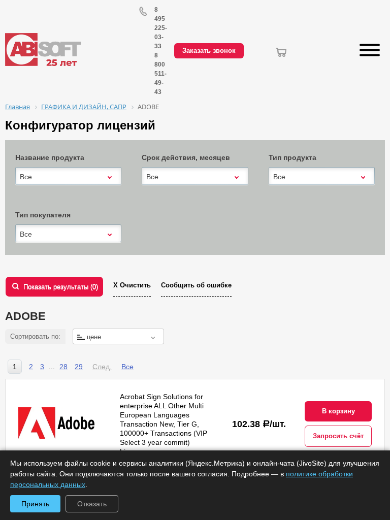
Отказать (92, 504)
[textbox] (118, 337)
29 (79, 367)
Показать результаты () (60, 286)
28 (63, 367)
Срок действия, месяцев (186, 157)
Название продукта (49, 157)
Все (127, 367)
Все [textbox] (26, 177)
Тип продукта (292, 157)
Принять (35, 504)
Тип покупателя (43, 215)
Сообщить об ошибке (196, 285)
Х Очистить (132, 285)
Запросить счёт (338, 436)
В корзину (338, 411)
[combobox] (68, 177)
